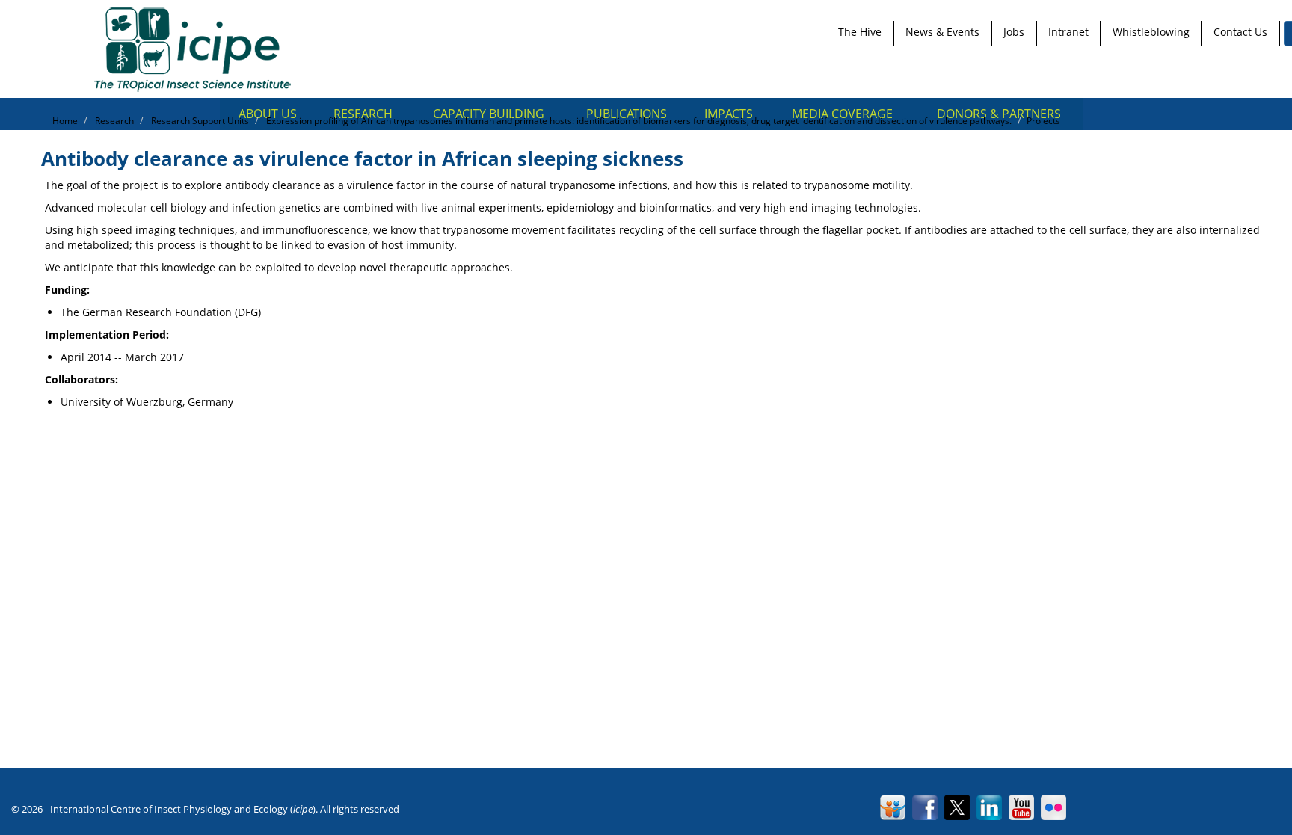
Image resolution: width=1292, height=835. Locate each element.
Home (65, 120)
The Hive (860, 32)
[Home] (197, 49)
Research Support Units (200, 120)
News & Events (942, 32)
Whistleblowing (1151, 32)
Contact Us (1240, 32)
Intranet (1068, 32)
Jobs (1013, 32)
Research (114, 120)
